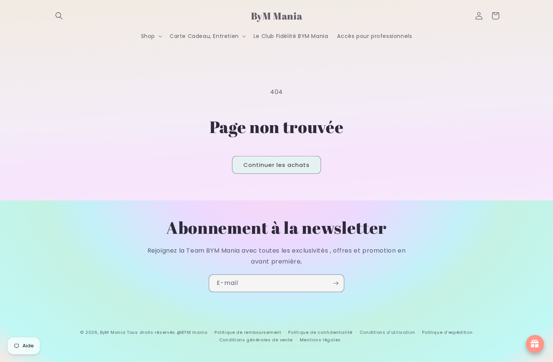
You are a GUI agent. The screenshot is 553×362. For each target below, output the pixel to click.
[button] (59, 16)
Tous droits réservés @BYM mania (167, 332)
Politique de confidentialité (320, 332)
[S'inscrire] (335, 283)
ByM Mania (112, 332)
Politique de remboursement (247, 332)
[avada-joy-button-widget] (535, 344)
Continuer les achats (276, 165)
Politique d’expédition (447, 332)
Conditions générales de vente (256, 340)
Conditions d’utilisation (387, 332)
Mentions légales (320, 340)
